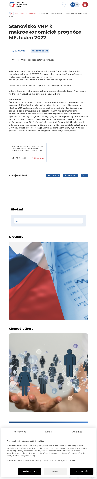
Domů (10, 13)
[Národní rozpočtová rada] (18, 4)
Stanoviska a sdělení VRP (25, 13)
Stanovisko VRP (40, 51)
